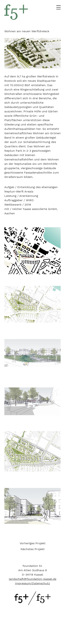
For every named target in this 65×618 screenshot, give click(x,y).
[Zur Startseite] (32, 604)
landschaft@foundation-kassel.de (32, 579)
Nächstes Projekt (33, 549)
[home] (16, 19)
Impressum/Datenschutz (32, 583)
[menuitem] (32, 543)
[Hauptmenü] (58, 8)
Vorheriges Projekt (33, 543)
